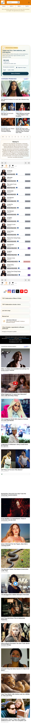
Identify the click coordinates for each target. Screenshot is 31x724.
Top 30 (26, 6)
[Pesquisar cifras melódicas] (18, 2)
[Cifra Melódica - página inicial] (3, 2)
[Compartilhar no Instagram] (9, 291)
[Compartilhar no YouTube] (26, 291)
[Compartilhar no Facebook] (13, 291)
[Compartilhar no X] (17, 291)
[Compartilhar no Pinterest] (21, 291)
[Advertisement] (15, 29)
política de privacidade (24, 338)
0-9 (3, 136)
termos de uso (10, 338)
